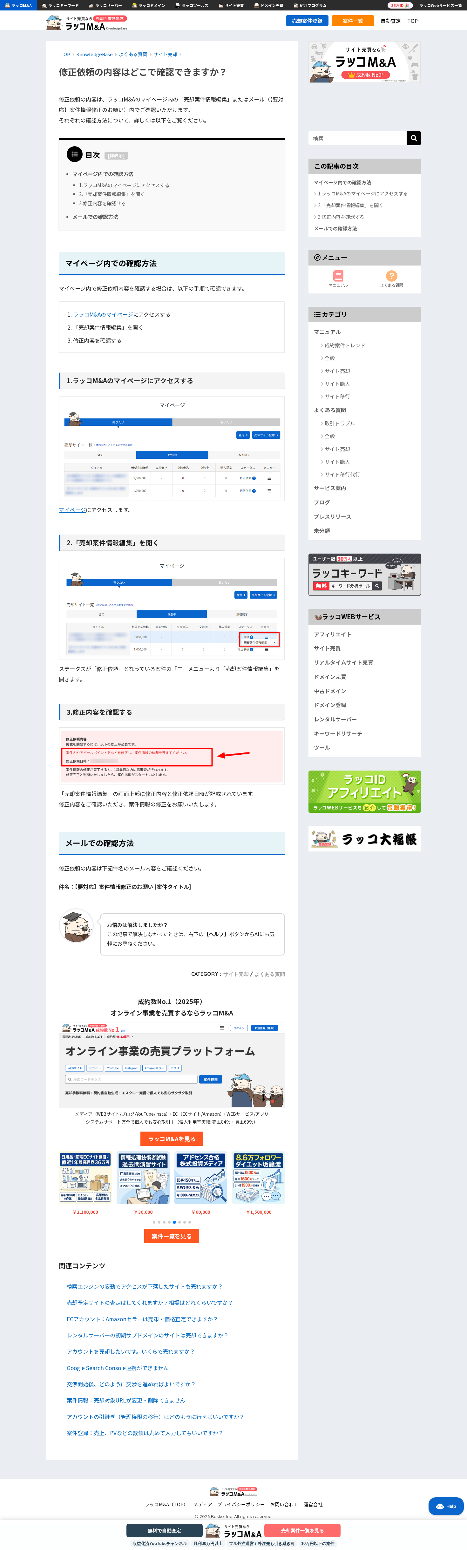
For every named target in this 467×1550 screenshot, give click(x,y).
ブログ (322, 502)
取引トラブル (340, 423)
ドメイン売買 (330, 676)
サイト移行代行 (342, 474)
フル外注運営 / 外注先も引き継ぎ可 (262, 1543)
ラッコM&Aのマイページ (103, 314)
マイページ (72, 510)
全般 (330, 358)
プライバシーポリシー (241, 1504)
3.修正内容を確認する (102, 203)
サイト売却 (236, 974)
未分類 (322, 530)
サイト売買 (327, 648)
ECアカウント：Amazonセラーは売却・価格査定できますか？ (142, 1319)
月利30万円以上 (208, 1543)
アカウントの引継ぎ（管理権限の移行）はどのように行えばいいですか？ (156, 1417)
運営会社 (313, 1504)
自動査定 (391, 20)
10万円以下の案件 (318, 1543)
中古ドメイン (330, 690)
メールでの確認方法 (95, 216)
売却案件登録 (307, 20)
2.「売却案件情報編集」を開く (112, 193)
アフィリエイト (333, 634)
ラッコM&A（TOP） (166, 1504)
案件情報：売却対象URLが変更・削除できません (126, 1400)
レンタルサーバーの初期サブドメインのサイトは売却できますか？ (148, 1335)
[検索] (414, 138)
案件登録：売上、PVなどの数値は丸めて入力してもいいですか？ (145, 1433)
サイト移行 (337, 396)
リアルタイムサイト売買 (343, 662)
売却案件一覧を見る (302, 1530)
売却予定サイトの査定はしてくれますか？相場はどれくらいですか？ (150, 1302)
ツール (322, 747)
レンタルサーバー (335, 719)
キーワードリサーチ (338, 733)
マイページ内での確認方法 (102, 174)
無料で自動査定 (164, 1530)
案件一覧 (353, 20)
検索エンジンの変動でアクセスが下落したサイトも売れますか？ (145, 1286)
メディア (202, 1504)
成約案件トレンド (345, 345)
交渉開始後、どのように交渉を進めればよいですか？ (131, 1384)
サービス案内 (330, 488)
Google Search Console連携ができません (118, 1368)
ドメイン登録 (330, 705)
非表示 (116, 155)
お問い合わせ (284, 1504)
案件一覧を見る (172, 1236)
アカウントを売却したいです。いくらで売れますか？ (131, 1351)
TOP (412, 20)
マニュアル (338, 284)
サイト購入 (337, 383)
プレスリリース (332, 516)
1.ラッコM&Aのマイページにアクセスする (124, 184)
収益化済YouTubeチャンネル (160, 1543)
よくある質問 (269, 974)
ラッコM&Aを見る (172, 1138)
